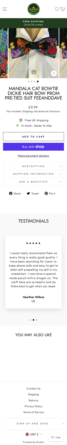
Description (33, 166)
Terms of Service (33, 412)
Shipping (27, 111)
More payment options (33, 155)
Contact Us (33, 388)
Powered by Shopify (33, 442)
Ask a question (33, 181)
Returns (33, 400)
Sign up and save (33, 423)
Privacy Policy (34, 406)
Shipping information (33, 173)
